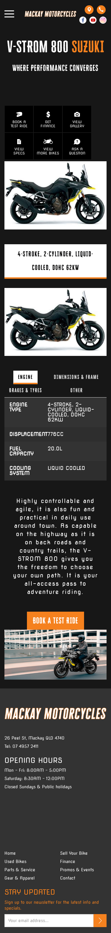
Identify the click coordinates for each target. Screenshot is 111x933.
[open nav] (9, 13)
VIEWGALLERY (77, 124)
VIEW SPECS (19, 151)
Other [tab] (76, 390)
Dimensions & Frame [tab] (76, 377)
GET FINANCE (48, 124)
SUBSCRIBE (100, 920)
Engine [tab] (25, 377)
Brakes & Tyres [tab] (25, 390)
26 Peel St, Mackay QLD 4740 (34, 738)
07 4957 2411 (25, 746)
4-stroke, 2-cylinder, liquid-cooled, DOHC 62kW (56, 260)
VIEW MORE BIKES (48, 151)
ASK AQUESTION (77, 151)
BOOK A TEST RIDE (19, 124)
